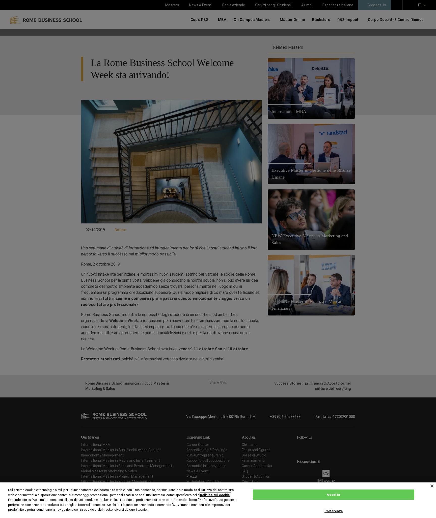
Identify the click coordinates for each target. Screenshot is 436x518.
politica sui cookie (215, 495)
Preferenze (333, 511)
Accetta (333, 495)
